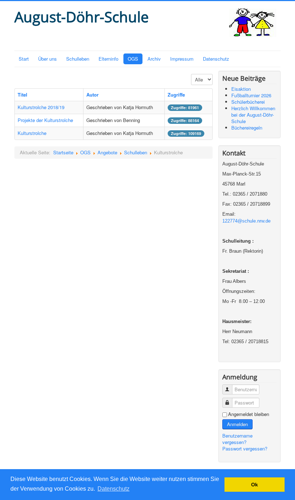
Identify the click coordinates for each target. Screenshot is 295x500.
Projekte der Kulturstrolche (45, 120)
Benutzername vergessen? (237, 438)
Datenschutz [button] (113, 489)
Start (24, 58)
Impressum (182, 58)
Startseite (63, 152)
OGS (133, 58)
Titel (22, 94)
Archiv (154, 58)
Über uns (47, 58)
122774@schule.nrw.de (246, 221)
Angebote (107, 152)
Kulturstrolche (32, 133)
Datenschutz (216, 58)
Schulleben (77, 58)
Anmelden (237, 424)
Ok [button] (254, 484)
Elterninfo (108, 58)
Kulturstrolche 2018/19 (41, 107)
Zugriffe (176, 94)
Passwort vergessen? (244, 448)
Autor (92, 94)
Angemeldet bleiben (248, 414)
